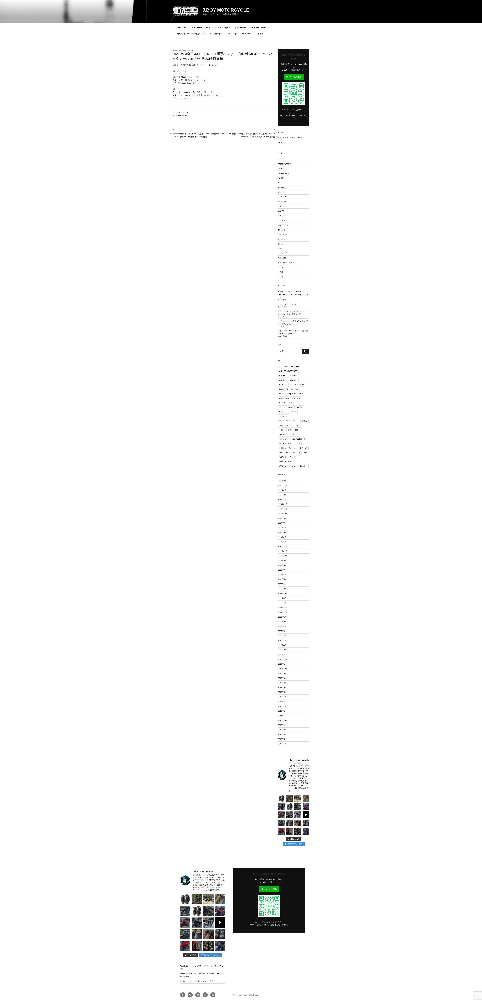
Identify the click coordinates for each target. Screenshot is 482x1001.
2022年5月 (282, 603)
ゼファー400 (293, 430)
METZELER (282, 192)
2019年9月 (282, 673)
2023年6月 (282, 575)
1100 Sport (283, 367)
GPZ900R (283, 385)
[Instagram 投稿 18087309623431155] (281, 814)
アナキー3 (283, 416)
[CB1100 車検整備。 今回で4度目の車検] (281, 823)
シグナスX (295, 425)
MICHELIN (282, 197)
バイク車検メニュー (200, 28)
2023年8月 (282, 565)
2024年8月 (282, 523)
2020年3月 (282, 645)
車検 (305, 453)
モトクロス (282, 258)
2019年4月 (282, 697)
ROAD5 (282, 403)
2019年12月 (282, 659)
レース (186, 112)
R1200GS (296, 398)
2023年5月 (282, 579)
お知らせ (281, 230)
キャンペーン (283, 234)
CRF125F (283, 380)
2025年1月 (282, 499)
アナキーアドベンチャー (289, 421)
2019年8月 (282, 678)
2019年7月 (282, 683)
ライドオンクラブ (285, 263)
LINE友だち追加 (294, 77)
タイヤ (260, 34)
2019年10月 (282, 669)
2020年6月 (282, 631)
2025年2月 (282, 495)
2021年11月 (282, 612)
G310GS (293, 380)
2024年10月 (282, 514)
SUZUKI (281, 211)
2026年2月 (282, 481)
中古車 (280, 272)
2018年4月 (282, 744)
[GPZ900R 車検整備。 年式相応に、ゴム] (306, 831)
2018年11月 (282, 716)
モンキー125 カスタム (287, 304)
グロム (304, 421)
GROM (293, 385)
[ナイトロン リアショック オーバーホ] (297, 806)
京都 (298, 444)
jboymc (190, 50)
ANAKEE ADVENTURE (288, 371)
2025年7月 (282, 490)
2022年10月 (282, 593)
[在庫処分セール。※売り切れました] (289, 806)
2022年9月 (282, 598)
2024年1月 (282, 542)
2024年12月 (282, 504)
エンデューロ (283, 225)
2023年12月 (282, 546)
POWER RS (284, 398)
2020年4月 (282, 640)
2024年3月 (282, 532)
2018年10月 (282, 720)
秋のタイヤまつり (293, 453)
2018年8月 (282, 730)
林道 (281, 453)
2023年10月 (282, 556)
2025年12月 (282, 485)
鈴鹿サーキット (285, 462)
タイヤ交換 (283, 434)
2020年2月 (282, 650)
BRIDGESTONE (284, 164)
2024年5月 (282, 528)
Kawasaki (281, 188)
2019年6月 (282, 687)
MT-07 (281, 394)
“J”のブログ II (247, 34)
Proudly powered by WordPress (245, 995)
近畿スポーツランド (287, 457)
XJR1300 (292, 412)
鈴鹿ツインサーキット (288, 466)
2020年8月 (282, 622)
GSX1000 (303, 385)
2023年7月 (282, 570)
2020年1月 (282, 655)
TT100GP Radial (286, 407)
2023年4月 (282, 584)
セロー (282, 430)
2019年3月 (282, 702)
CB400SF (283, 376)
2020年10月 (282, 617)
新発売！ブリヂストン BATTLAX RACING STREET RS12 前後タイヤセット (293, 294)
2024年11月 (282, 509)
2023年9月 (282, 561)
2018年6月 (282, 734)
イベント (281, 220)
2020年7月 (282, 626)
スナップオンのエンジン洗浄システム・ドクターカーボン (199, 34)
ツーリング (282, 253)
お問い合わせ (240, 28)
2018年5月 (282, 739)
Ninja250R (292, 394)
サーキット (179, 112)
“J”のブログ (232, 34)
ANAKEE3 (295, 367)
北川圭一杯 (302, 448)
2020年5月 (282, 636)
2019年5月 (282, 692)
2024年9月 (282, 518)
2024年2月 (282, 537)
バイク (294, 434)
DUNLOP (281, 169)
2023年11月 (282, 551)
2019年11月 (282, 664)
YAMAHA (281, 216)
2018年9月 (282, 725)
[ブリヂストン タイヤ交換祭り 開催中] (297, 831)
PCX (301, 394)
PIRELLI (281, 206)
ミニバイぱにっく (298, 439)
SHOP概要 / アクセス (259, 28)
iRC (279, 183)
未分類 (280, 277)
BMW (280, 159)
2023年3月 (282, 589)
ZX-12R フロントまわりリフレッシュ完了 (196, 981)
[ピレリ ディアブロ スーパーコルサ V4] (281, 798)
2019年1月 (282, 711)
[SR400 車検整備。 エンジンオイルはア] (281, 806)
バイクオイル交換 (221, 28)
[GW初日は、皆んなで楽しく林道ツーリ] (306, 814)
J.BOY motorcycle (225, 10)
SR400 (291, 403)
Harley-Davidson (284, 173)
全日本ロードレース (182, 115)
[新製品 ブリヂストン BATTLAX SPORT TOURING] (306, 823)
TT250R (299, 407)
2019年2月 (282, 706)
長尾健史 (303, 466)
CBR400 (293, 376)
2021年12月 (282, 608)
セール (280, 244)
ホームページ (181, 28)
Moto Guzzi (282, 202)
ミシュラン (283, 439)
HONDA (281, 178)
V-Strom (282, 412)
